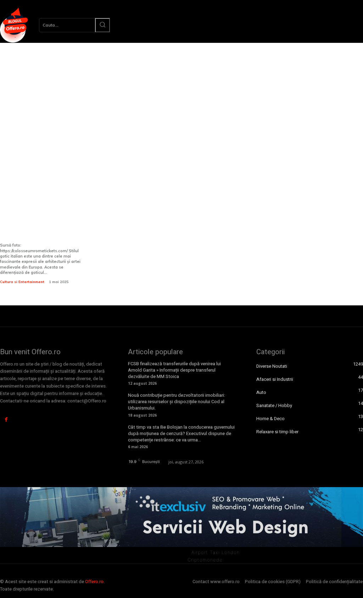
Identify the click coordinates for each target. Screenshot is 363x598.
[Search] (102, 25)
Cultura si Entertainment (22, 282)
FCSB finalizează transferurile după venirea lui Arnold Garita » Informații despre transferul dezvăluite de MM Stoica (174, 370)
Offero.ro (94, 581)
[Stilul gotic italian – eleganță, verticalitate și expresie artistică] (41, 157)
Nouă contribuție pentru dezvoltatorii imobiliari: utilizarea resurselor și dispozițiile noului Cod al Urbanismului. (176, 401)
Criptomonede (205, 560)
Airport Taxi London (215, 552)
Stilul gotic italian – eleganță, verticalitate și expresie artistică (41, 227)
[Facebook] (6, 419)
